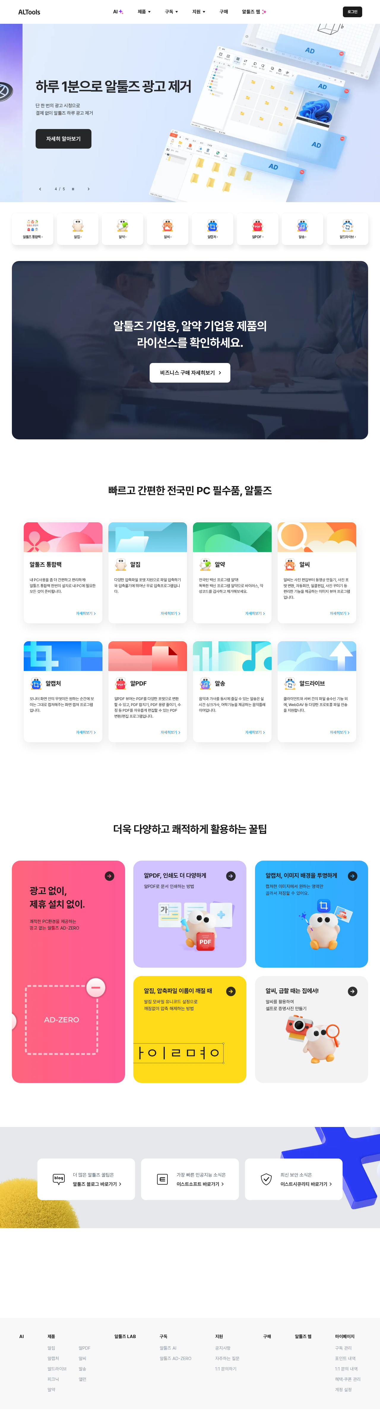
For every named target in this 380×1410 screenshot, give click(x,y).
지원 (196, 12)
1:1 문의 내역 (346, 1369)
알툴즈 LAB (125, 1336)
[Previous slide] (40, 189)
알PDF (85, 1348)
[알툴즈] (29, 12)
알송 (82, 1369)
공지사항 (223, 1348)
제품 (142, 12)
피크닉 (53, 1379)
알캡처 (53, 1358)
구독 (169, 12)
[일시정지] (73, 189)
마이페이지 (344, 1336)
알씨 (82, 1358)
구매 (224, 12)
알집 (51, 1348)
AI (115, 12)
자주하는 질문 (227, 1358)
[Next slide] (88, 189)
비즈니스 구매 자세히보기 (187, 373)
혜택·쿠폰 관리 (348, 1379)
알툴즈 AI (168, 1348)
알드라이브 (57, 1369)
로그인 (352, 12)
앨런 (82, 1379)
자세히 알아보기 (63, 139)
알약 (51, 1389)
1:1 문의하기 (226, 1369)
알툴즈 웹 (251, 12)
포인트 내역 (345, 1358)
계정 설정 (343, 1389)
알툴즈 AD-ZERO (175, 1358)
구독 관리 (343, 1348)
